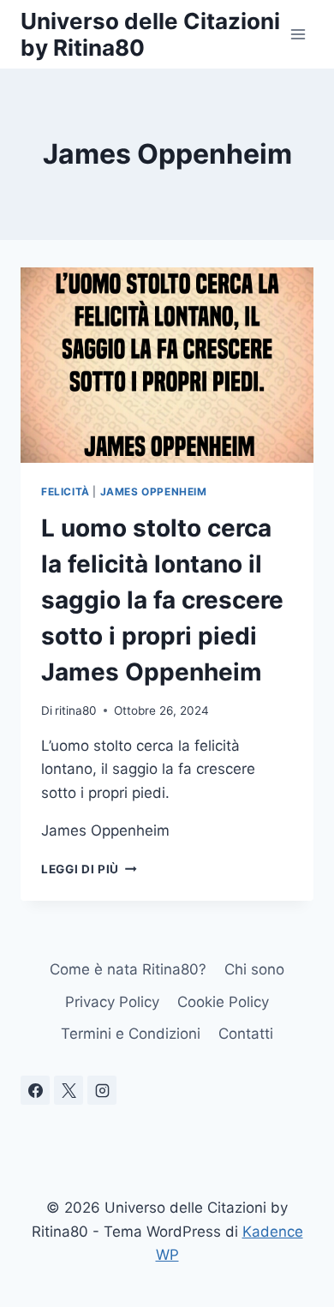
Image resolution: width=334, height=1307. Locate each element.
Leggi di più (89, 869)
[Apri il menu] (297, 34)
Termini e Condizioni (130, 1033)
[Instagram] (101, 1090)
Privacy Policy (112, 1001)
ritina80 (76, 710)
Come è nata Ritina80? (128, 969)
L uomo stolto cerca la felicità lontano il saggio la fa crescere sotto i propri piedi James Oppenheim (162, 599)
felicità (65, 491)
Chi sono (254, 969)
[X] (68, 1090)
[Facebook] (35, 1090)
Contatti (245, 1033)
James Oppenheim (153, 491)
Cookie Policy (223, 1001)
